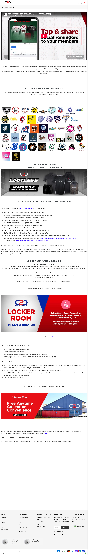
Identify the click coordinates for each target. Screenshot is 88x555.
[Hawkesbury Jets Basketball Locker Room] (34, 132)
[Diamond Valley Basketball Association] (69, 142)
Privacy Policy (40, 521)
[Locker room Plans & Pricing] (44, 313)
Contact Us (22, 522)
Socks (3, 522)
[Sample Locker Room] (44, 195)
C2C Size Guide (23, 517)
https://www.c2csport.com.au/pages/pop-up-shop (32, 241)
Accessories (4, 532)
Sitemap (21, 525)
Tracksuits (4, 527)
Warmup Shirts (5, 529)
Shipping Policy (41, 526)
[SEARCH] (78, 3)
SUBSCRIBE (65, 527)
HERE (52, 337)
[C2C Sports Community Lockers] (44, 418)
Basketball (4, 517)
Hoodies (3, 525)
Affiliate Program (23, 531)
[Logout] (81, 3)
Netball (3, 520)
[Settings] (86, 3)
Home (2, 7)
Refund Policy (40, 524)
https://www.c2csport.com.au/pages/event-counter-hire (59, 238)
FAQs (20, 520)
